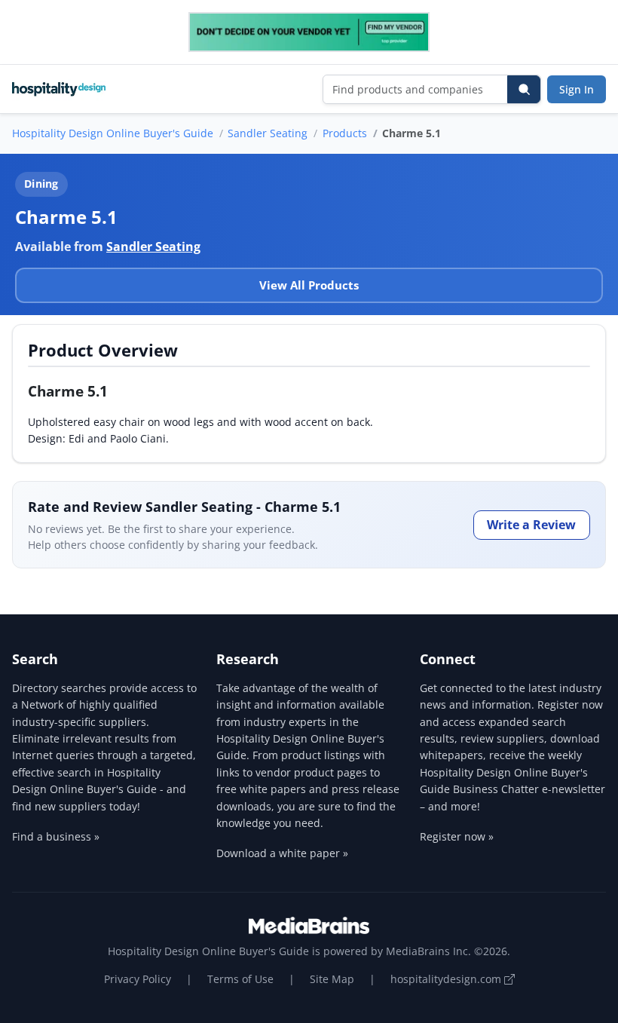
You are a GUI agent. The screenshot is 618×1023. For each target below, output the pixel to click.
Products (345, 133)
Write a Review (531, 524)
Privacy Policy (137, 979)
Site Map (332, 979)
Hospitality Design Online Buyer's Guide (112, 133)
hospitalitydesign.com (447, 979)
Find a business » (55, 836)
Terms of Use (240, 979)
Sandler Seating (267, 133)
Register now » (457, 836)
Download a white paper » (282, 853)
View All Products (309, 285)
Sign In (576, 89)
